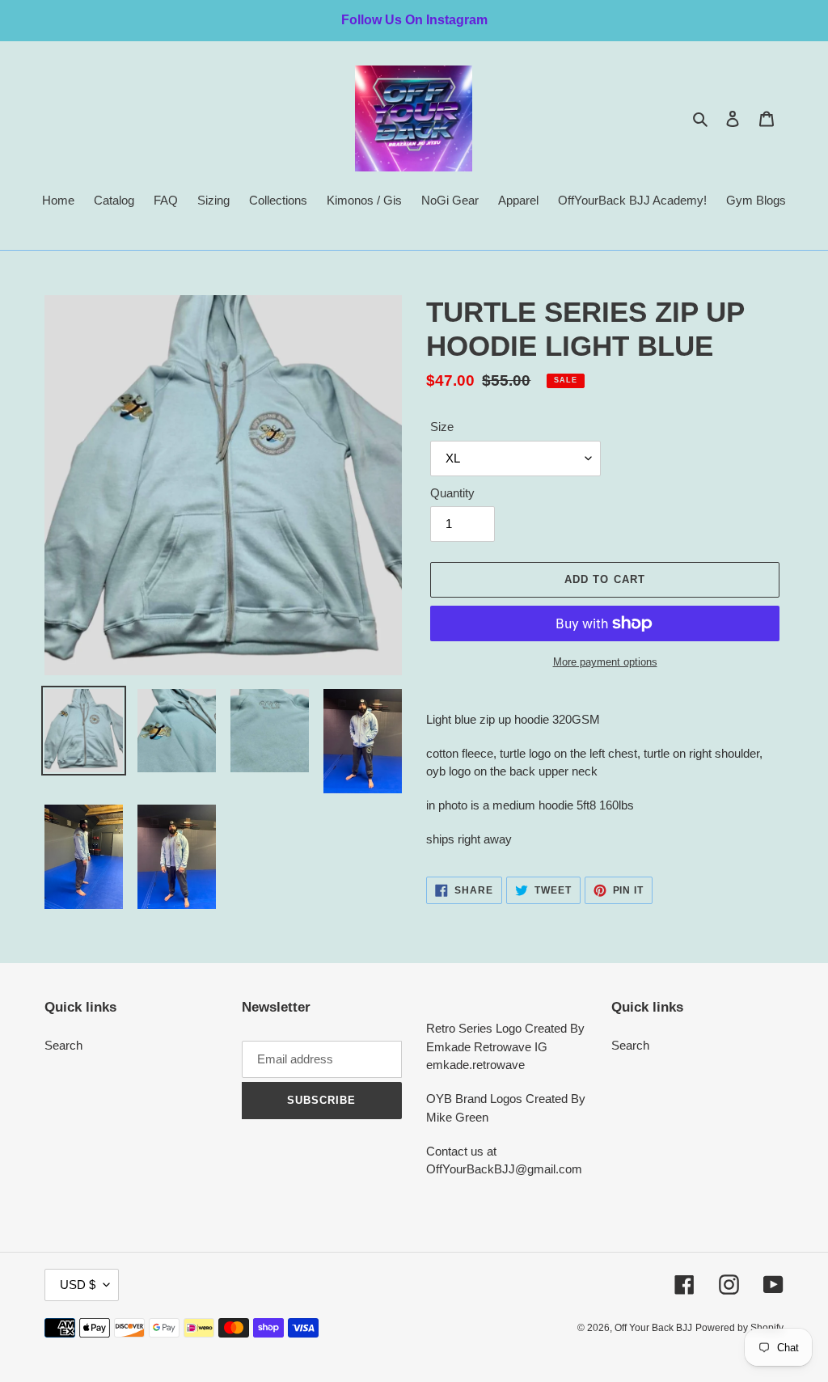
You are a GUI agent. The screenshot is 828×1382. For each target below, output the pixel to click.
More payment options (605, 662)
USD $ (77, 1284)
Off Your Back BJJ (653, 1327)
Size (442, 426)
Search (63, 1045)
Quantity (452, 493)
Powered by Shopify (739, 1327)
